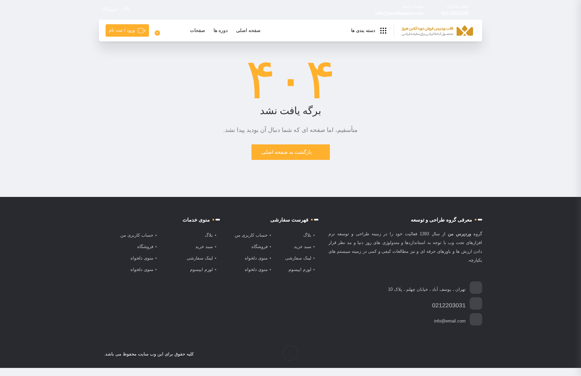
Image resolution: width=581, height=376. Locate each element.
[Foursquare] (438, 354)
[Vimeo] (452, 354)
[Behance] (445, 354)
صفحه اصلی (248, 30)
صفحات (197, 30)
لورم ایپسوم (299, 269)
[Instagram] (459, 354)
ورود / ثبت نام (122, 30)
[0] (161, 30)
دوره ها (221, 30)
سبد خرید (302, 246)
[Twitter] (466, 354)
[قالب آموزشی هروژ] (437, 31)
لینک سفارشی (298, 258)
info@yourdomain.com (399, 13)
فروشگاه (110, 9)
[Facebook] (473, 354)
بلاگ (126, 9)
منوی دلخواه (256, 258)
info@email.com (450, 320)
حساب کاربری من (251, 235)
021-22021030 (454, 13)
